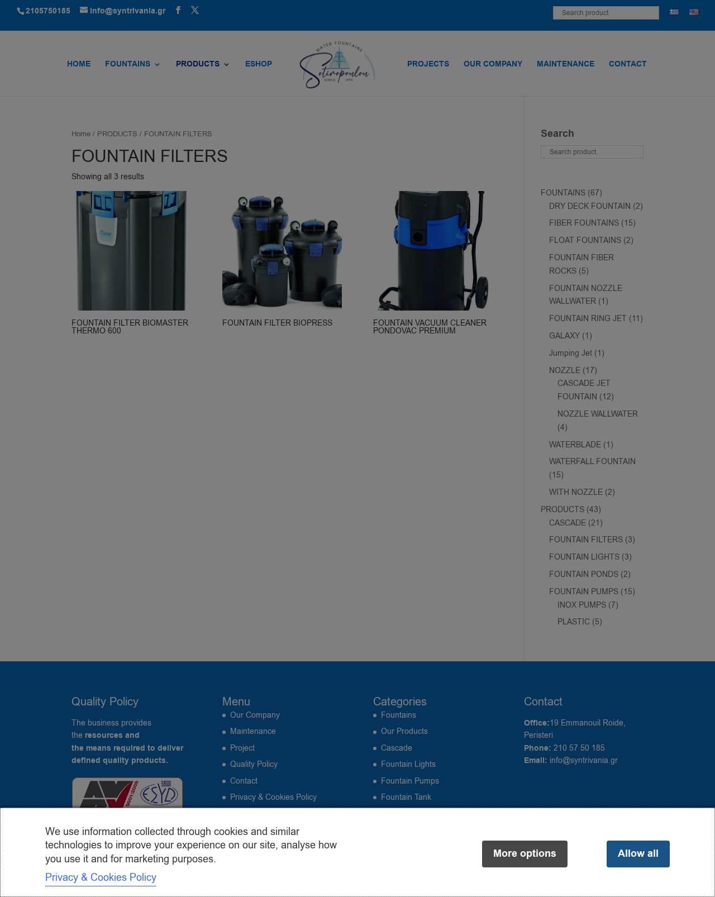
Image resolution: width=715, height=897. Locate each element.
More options (524, 854)
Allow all (638, 854)
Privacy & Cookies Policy (100, 877)
